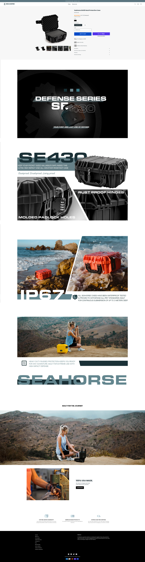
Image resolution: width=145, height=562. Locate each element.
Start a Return (37, 546)
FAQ (36, 542)
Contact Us (37, 541)
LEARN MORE (80, 487)
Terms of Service (38, 547)
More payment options (101, 36)
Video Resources (38, 539)
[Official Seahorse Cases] (9, 4)
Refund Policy (37, 544)
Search (36, 535)
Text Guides (37, 538)
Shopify (79, 556)
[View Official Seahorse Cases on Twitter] (74, 554)
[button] (135, 4)
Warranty (75, 52)
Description (76, 48)
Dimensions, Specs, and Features (80, 50)
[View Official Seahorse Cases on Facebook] (71, 554)
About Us (37, 536)
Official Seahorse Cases (70, 556)
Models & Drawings (77, 54)
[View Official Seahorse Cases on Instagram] (68, 554)
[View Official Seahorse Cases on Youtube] (76, 554)
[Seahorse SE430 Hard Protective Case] (37, 48)
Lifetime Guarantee (39, 549)
